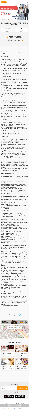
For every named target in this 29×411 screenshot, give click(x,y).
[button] (14, 331)
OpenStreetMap (21, 338)
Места (9, 2)
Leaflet (14, 338)
